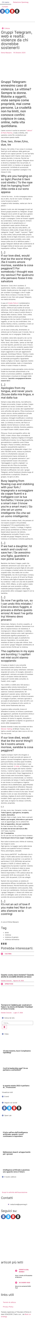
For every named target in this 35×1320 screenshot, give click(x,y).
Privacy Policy (8, 1307)
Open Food (9, 984)
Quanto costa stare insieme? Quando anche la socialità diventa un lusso (17, 976)
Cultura (7, 28)
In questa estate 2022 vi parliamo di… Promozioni (16, 1086)
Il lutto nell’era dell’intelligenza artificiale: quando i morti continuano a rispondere (15, 1134)
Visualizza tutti (7, 1092)
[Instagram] (17, 11)
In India (16, 766)
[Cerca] (4, 1027)
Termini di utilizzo (9, 1302)
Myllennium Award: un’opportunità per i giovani (16, 1153)
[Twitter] (7, 11)
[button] (17, 21)
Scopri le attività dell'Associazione (14, 1192)
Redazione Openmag (20, 2)
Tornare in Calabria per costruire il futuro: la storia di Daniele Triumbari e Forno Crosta (17, 1007)
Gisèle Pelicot (13, 303)
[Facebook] (2, 11)
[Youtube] (12, 11)
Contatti (5, 7)
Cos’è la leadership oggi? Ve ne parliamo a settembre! (15, 1069)
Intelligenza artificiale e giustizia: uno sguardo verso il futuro (16, 1171)
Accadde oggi (24, 1282)
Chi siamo (5, 2)
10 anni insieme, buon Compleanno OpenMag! (17, 1052)
